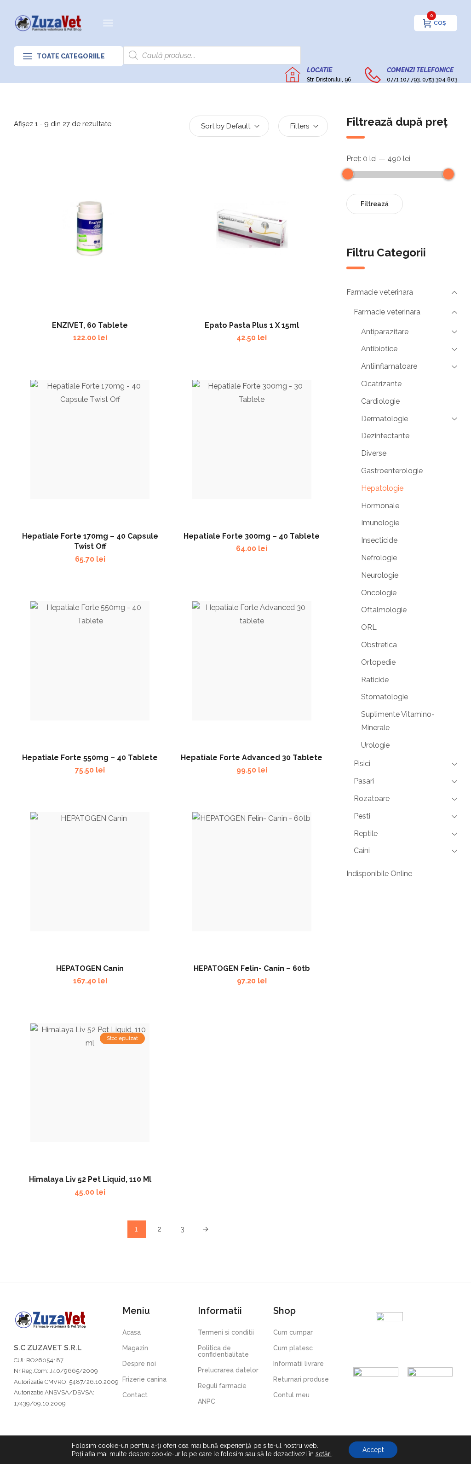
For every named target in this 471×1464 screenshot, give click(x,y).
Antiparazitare (384, 331)
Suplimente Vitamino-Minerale (398, 721)
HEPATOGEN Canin (90, 968)
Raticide (375, 679)
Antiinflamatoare (389, 366)
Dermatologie (384, 418)
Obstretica (379, 644)
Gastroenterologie (392, 470)
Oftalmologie (384, 609)
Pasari (364, 781)
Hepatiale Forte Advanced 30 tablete (251, 757)
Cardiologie (380, 401)
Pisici (362, 763)
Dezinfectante (385, 435)
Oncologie (378, 592)
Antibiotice (379, 348)
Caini (362, 850)
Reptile (366, 833)
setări (324, 1454)
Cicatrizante (381, 383)
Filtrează (375, 204)
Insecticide (379, 540)
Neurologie (379, 575)
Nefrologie (379, 557)
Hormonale (380, 505)
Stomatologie (384, 696)
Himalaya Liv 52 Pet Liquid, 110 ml (90, 1179)
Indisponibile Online (379, 873)
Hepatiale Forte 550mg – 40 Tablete (90, 757)
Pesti (362, 816)
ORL (369, 627)
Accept (373, 1449)
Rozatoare (372, 798)
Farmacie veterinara (379, 292)
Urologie (375, 745)
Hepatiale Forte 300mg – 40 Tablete (252, 536)
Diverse (373, 453)
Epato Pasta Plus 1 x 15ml (252, 325)
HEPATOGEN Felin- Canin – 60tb (252, 968)
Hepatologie (382, 488)
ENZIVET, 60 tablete (90, 325)
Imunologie (380, 522)
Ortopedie (378, 662)
